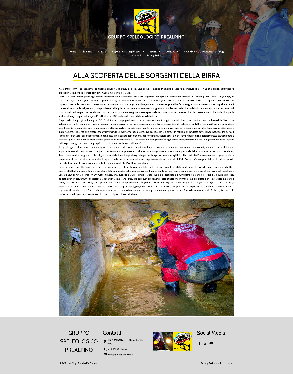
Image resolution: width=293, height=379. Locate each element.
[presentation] (156, 342)
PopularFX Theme (87, 363)
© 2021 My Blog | (69, 363)
